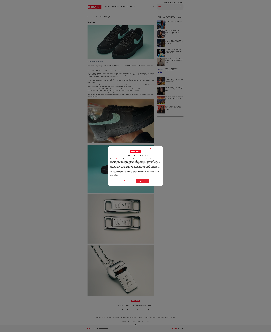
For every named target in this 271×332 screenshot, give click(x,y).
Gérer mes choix (128, 181)
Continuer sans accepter (154, 149)
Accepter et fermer (142, 181)
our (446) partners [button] (117, 158)
